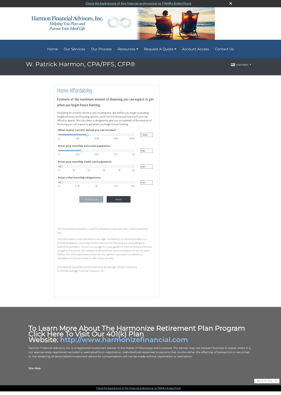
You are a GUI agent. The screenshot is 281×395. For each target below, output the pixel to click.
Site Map (34, 368)
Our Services (74, 49)
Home (52, 49)
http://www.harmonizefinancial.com (124, 339)
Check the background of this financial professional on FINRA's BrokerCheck (138, 3)
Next (118, 199)
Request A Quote (158, 49)
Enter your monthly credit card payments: (85, 162)
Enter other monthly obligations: (79, 177)
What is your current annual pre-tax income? (87, 130)
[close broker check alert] (230, 3)
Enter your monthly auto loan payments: (84, 146)
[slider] (96, 134)
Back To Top (265, 381)
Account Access (195, 49)
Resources (126, 49)
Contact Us (224, 49)
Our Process (101, 49)
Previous (91, 199)
